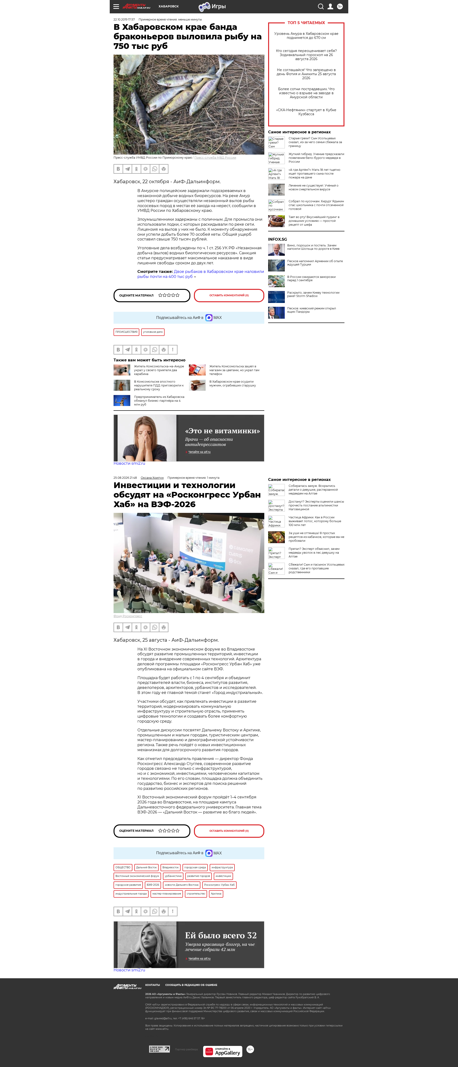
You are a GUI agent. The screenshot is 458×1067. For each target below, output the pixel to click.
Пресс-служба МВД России (215, 157)
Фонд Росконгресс (128, 616)
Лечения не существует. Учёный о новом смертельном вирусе (313, 187)
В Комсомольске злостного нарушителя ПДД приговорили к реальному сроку (159, 385)
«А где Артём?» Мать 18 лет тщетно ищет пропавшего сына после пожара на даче (314, 173)
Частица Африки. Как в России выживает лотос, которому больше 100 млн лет (315, 521)
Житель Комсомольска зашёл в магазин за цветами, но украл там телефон (234, 370)
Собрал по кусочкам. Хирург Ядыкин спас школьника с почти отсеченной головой (316, 205)
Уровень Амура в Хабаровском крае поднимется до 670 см (306, 36)
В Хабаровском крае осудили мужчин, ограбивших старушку (232, 383)
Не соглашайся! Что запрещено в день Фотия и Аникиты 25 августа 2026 (306, 74)
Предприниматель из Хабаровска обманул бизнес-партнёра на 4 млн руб (159, 400)
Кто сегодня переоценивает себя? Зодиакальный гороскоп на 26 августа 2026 (306, 55)
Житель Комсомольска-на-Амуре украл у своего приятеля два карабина (159, 370)
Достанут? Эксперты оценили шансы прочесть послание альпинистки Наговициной (316, 505)
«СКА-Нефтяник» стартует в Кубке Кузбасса (306, 112)
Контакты (152, 985)
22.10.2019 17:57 (124, 19)
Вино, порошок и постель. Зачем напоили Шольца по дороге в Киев (313, 247)
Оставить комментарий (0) (229, 295)
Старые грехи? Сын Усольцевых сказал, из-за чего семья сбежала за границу (315, 142)
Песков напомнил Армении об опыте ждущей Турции (315, 263)
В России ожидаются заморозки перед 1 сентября (311, 278)
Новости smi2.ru (129, 463)
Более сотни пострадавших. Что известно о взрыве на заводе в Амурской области (306, 93)
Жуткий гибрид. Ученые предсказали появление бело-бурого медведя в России (316, 157)
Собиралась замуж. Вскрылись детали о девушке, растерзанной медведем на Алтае (313, 489)
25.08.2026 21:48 (125, 477)
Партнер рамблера (186, 1049)
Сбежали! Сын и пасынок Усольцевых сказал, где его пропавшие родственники (316, 568)
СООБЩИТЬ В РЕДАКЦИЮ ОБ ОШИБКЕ (191, 985)
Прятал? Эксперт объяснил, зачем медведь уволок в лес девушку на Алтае (314, 552)
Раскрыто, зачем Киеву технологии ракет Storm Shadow (313, 294)
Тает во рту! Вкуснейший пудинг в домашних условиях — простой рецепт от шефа (314, 220)
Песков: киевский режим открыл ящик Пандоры (311, 310)
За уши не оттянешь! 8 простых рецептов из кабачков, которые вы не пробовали (316, 536)
